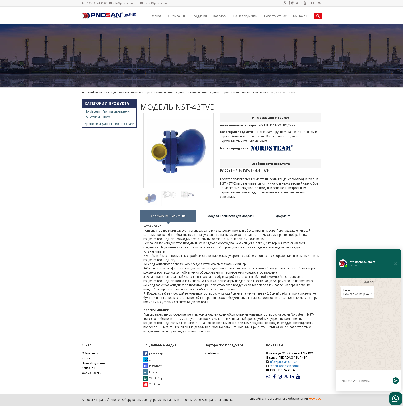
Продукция (199, 16)
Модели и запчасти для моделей (230, 216)
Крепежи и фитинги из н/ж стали (109, 124)
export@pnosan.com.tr (158, 3)
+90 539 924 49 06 (96, 3)
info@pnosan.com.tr (125, 3)
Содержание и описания (168, 216)
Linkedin (154, 372)
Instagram (155, 366)
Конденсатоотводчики (171, 92)
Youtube (154, 384)
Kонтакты (300, 16)
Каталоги (220, 16)
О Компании (90, 353)
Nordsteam (212, 353)
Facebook (155, 354)
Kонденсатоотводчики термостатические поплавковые (228, 92)
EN (319, 3)
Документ (283, 216)
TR (312, 3)
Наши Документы (93, 363)
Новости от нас (275, 16)
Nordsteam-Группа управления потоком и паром (120, 92)
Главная (155, 16)
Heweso (315, 398)
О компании (176, 16)
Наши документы (245, 16)
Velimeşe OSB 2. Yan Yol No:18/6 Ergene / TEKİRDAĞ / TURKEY (290, 355)
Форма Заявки (91, 373)
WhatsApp (155, 378)
